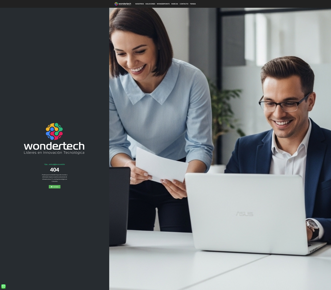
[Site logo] (122, 4)
